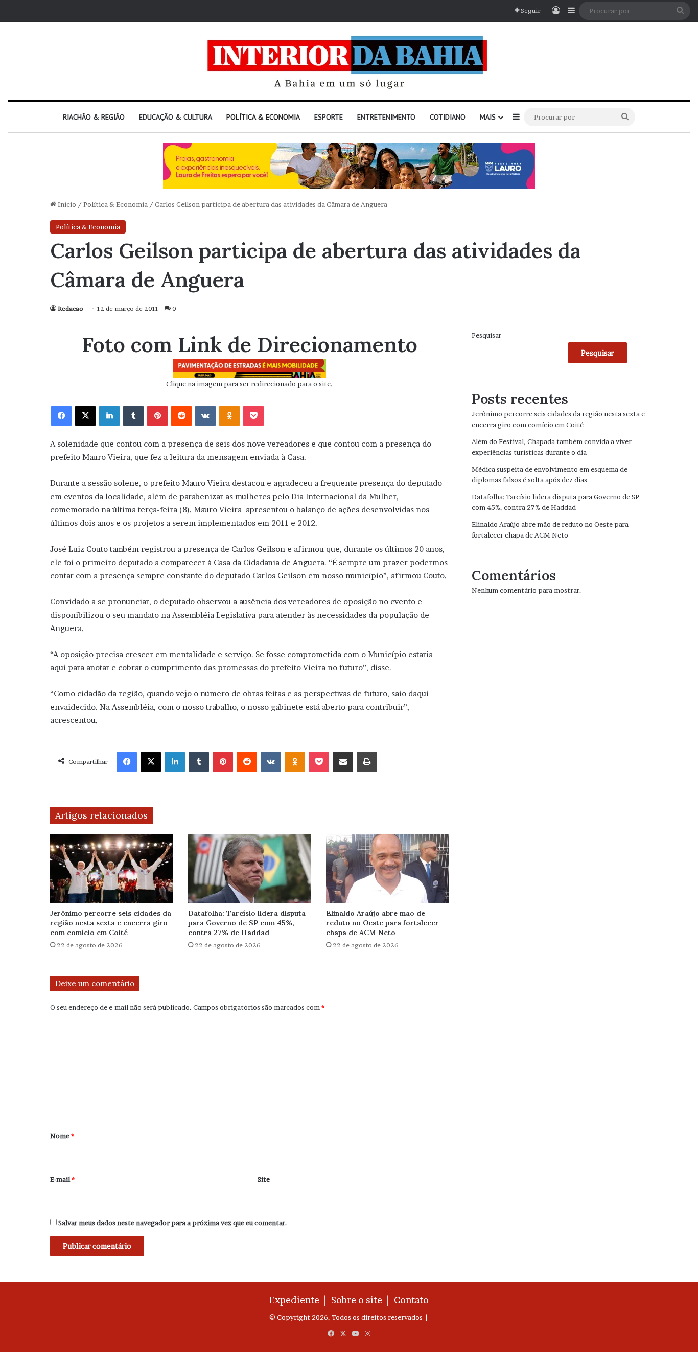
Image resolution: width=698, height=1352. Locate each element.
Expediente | (299, 1300)
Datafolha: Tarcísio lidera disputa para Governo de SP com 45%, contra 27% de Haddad (247, 922)
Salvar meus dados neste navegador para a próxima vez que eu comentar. (172, 1223)
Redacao (70, 308)
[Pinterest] (157, 416)
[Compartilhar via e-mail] (343, 762)
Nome (62, 1136)
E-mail (62, 1179)
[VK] (205, 416)
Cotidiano (448, 117)
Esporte (328, 117)
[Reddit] (181, 416)
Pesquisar (486, 335)
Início (66, 204)
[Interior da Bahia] (349, 61)
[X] (85, 416)
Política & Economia (263, 117)
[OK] (229, 416)
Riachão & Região (94, 117)
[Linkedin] (109, 416)
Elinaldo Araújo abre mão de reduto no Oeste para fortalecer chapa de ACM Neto (382, 922)
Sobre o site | (361, 1300)
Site (264, 1179)
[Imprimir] (367, 762)
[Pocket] (253, 416)
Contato (411, 1300)
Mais (488, 117)
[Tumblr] (133, 416)
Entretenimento (386, 117)
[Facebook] (61, 416)
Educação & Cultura (175, 117)
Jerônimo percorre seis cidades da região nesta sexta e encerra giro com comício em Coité (110, 922)
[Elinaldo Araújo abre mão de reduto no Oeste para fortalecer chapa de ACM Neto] (387, 868)
